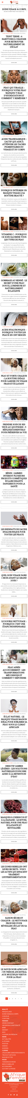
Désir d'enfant (8, 1023)
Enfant (5, 1030)
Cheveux (5, 1016)
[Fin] (21, 998)
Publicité (14, 1089)
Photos (5, 1043)
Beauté (14, 11)
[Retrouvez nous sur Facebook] (8, 1094)
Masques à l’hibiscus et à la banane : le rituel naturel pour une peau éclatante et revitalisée (14, 822)
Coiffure (5, 1018)
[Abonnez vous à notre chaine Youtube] (17, 1094)
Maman (5, 1020)
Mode (4, 1059)
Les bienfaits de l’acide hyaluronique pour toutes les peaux (14, 532)
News (4, 1036)
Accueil (10, 11)
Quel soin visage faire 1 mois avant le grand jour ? (14, 578)
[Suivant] (18, 998)
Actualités (6, 1039)
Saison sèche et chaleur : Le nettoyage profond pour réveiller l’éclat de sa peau (14, 923)
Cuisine (5, 1050)
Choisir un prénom (9, 1034)
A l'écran (5, 1041)
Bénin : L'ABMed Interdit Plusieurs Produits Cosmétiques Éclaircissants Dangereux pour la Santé (14, 480)
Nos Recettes (7, 1057)
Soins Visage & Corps (10, 1014)
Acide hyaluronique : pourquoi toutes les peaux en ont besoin (14, 332)
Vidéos (4, 1046)
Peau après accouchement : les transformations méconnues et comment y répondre (14, 672)
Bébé (4, 1027)
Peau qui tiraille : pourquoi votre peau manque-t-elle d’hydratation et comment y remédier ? (14, 93)
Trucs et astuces (9, 1055)
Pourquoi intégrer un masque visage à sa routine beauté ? (14, 193)
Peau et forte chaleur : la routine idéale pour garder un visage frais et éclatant (14, 379)
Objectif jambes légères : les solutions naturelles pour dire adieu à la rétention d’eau (14, 771)
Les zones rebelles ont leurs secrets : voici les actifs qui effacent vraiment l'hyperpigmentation (14, 872)
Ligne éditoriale (14, 1086)
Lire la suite (14, 62)
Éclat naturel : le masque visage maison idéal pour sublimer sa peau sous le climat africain (14, 722)
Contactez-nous (14, 1091)
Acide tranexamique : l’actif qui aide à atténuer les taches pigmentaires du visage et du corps (14, 144)
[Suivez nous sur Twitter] (14, 1094)
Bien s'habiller (8, 1064)
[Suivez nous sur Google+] (11, 1094)
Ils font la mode (8, 1068)
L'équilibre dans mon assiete (13, 1052)
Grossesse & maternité (11, 1025)
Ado (3, 1032)
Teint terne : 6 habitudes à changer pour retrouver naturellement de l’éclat (14, 41)
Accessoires (7, 1066)
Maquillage (7, 1011)
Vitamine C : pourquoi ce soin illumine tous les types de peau (14, 237)
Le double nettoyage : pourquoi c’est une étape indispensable (14, 624)
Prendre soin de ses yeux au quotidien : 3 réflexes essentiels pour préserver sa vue (14, 428)
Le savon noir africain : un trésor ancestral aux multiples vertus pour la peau (14, 973)
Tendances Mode (9, 1062)
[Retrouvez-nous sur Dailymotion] (19, 1095)
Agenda (5, 1048)
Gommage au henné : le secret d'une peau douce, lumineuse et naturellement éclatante (14, 285)
